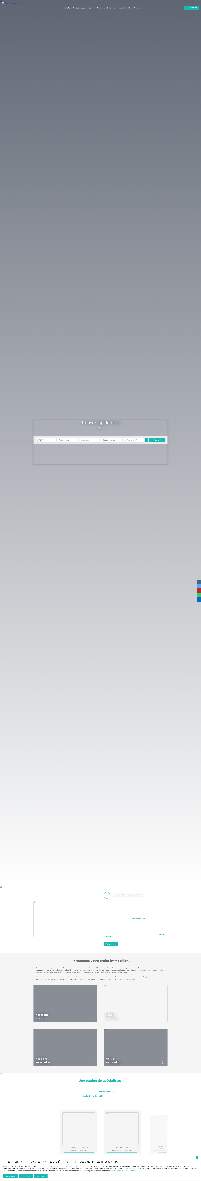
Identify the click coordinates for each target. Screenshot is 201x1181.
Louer (83, 8)
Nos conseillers (104, 8)
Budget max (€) (109, 440)
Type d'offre (40, 439)
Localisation (85, 440)
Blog (130, 8)
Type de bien (64, 440)
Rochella (92, 8)
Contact (137, 8)
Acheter (67, 8)
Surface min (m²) (130, 440)
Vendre (75, 8)
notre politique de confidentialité (124, 1171)
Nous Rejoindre (120, 8)
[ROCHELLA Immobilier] (13, 8)
